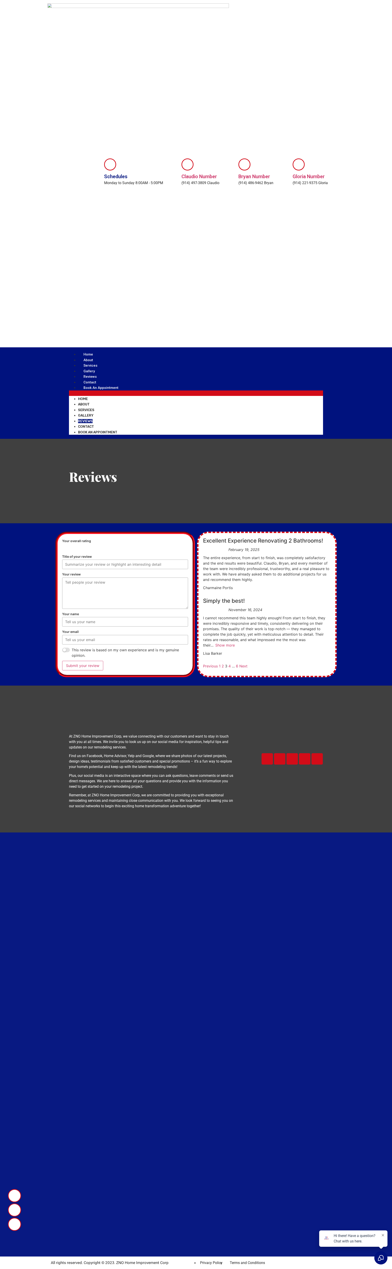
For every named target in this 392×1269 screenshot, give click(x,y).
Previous (210, 666)
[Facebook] (267, 759)
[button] (196, 393)
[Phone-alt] (14, 1210)
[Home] (279, 759)
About (88, 360)
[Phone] (14, 1195)
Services (90, 365)
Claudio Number (199, 176)
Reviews (90, 377)
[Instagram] (317, 759)
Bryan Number (254, 176)
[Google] (304, 759)
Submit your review (82, 665)
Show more (225, 645)
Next (243, 666)
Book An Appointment (100, 388)
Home (88, 354)
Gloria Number (309, 176)
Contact (89, 382)
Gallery (89, 371)
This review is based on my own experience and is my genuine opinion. (125, 653)
